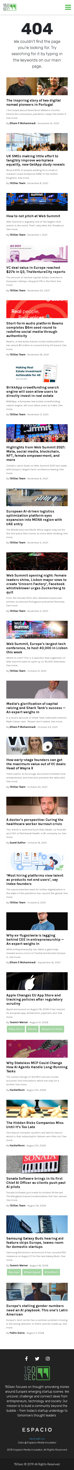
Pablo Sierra (17, 1332)
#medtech (51, 1272)
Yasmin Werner (19, 1022)
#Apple (32, 1029)
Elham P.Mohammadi (23, 123)
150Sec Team (17, 183)
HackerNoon (17, 1089)
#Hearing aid (32, 1272)
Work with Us (37, 1438)
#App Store (15, 1029)
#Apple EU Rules (52, 1029)
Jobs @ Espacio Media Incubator (37, 1442)
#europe (14, 1272)
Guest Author (18, 842)
